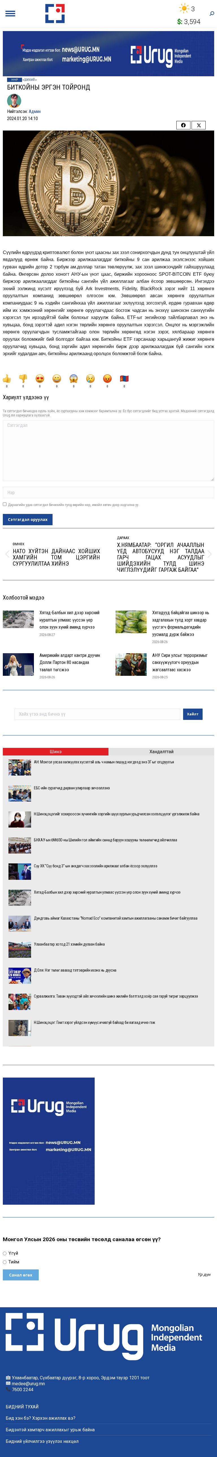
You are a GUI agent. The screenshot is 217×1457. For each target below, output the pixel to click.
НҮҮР (14, 79)
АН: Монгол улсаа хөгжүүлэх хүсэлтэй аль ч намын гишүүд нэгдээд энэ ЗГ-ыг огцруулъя (104, 762)
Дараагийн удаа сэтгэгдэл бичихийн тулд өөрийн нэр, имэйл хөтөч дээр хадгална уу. (73, 505)
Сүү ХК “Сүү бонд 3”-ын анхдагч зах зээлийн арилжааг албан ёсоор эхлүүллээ (96, 866)
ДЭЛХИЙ (29, 79)
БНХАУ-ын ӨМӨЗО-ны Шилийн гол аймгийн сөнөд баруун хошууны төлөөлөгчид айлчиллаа (105, 840)
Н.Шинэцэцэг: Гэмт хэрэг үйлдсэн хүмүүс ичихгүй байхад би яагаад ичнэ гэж (94, 1022)
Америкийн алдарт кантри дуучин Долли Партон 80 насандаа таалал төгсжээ (70, 662)
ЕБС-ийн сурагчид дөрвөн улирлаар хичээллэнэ (72, 788)
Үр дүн (204, 1275)
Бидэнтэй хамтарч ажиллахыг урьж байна (50, 1429)
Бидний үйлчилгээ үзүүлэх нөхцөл (42, 1441)
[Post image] (18, 619)
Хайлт (193, 714)
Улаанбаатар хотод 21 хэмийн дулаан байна (69, 944)
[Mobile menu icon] (10, 13)
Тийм (13, 1262)
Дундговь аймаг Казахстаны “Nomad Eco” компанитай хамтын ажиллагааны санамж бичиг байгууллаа (116, 918)
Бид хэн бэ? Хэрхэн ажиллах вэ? (40, 1418)
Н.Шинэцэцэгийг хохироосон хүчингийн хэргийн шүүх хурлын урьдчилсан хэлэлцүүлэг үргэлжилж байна (116, 814)
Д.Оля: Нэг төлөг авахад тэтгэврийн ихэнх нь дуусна (75, 970)
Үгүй (12, 1253)
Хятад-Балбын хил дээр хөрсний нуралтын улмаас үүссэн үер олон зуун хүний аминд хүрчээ (69, 620)
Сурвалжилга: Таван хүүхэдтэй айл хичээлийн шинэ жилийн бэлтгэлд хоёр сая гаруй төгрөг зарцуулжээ (116, 996)
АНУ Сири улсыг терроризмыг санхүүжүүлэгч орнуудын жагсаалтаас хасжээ (180, 662)
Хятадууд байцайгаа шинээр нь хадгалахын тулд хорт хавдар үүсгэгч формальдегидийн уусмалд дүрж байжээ (180, 623)
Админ (35, 111)
